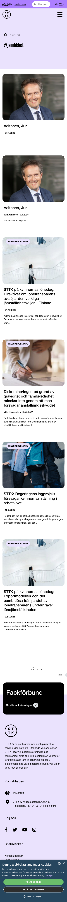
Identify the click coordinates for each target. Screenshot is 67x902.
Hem (6, 35)
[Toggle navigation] (60, 14)
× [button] (63, 863)
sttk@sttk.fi (18, 793)
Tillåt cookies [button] (34, 882)
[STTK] (24, 14)
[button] (33, 896)
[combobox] (41, 4)
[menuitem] (62, 4)
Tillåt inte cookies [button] (33, 889)
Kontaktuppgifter (14, 855)
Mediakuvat (20, 4)
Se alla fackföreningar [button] (19, 705)
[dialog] (33, 881)
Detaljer (49, 875)
